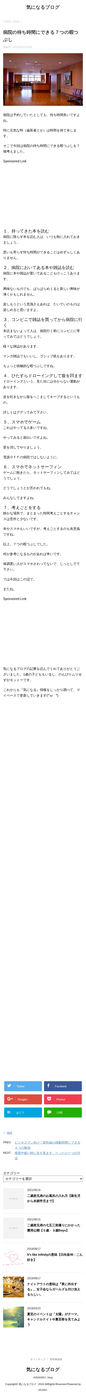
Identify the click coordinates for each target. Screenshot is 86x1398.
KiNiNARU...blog (43, 1377)
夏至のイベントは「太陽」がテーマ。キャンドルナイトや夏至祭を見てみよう (53, 1319)
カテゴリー (11, 1173)
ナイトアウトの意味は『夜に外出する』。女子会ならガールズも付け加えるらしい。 (53, 1289)
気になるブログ (43, 7)
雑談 (9, 1132)
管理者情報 (56, 1359)
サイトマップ (37, 1359)
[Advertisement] (38, 193)
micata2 (42, 1389)
